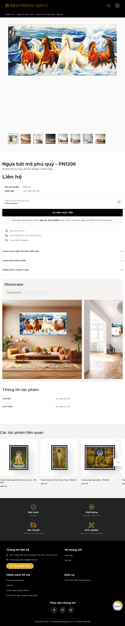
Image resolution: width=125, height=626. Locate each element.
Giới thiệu (68, 555)
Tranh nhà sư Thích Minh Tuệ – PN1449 (58, 480)
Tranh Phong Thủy (25, 14)
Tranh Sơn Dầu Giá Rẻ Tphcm (77, 580)
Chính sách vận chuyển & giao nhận (22, 595)
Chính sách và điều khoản (17, 590)
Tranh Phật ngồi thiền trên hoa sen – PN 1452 (18, 481)
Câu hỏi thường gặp (15, 580)
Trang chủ (9, 14)
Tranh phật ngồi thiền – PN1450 (95, 480)
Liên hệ (67, 560)
